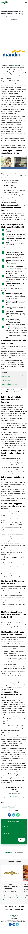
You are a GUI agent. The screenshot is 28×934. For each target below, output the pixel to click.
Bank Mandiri (12, 806)
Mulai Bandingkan (14, 796)
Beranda (3, 8)
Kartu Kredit (10, 8)
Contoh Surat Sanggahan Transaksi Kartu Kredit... (10, 886)
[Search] (23, 2)
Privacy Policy (9, 909)
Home (5, 906)
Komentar (13, 891)
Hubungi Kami (19, 909)
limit (16, 65)
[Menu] (26, 2)
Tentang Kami (13, 906)
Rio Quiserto (11, 16)
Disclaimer (21, 906)
